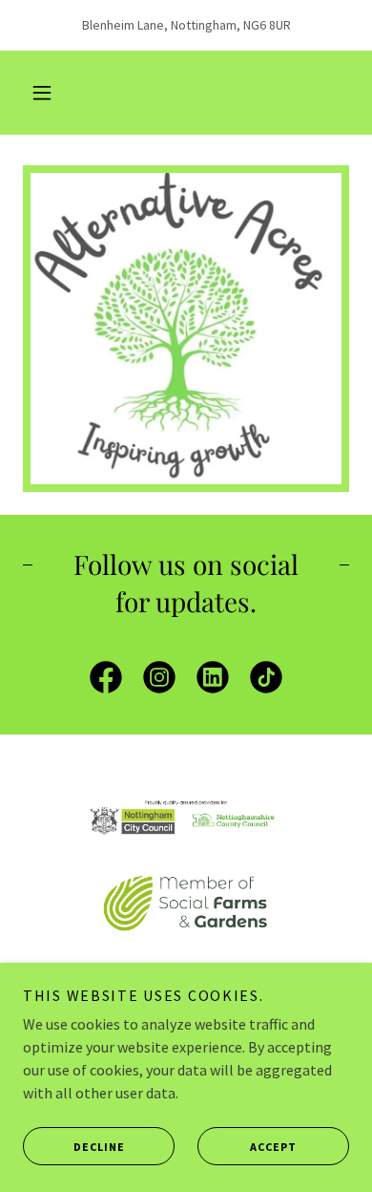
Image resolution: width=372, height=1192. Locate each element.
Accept (273, 1146)
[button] (42, 93)
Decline (99, 1146)
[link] (106, 681)
